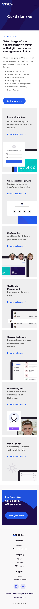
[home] (11, 4)
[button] (35, 4)
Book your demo (14, 100)
